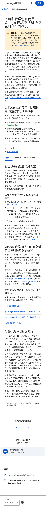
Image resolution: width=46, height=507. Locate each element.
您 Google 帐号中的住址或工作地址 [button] (20, 311)
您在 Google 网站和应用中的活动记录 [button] (21, 317)
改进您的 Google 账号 (19, 9)
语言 (7, 499)
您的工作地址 (12, 152)
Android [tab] (18, 158)
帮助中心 (5, 9)
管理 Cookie (31, 239)
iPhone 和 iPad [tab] (29, 158)
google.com (12, 205)
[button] (4, 3)
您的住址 (10, 148)
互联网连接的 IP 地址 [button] (13, 323)
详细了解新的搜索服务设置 (25, 45)
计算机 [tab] (8, 158)
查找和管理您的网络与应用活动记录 (21, 475)
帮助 (6, 469)
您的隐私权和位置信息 (19, 278)
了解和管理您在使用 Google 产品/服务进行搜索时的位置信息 (24, 481)
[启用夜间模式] (22, 502)
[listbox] (12, 503)
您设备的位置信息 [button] (12, 306)
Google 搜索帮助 (15, 3)
